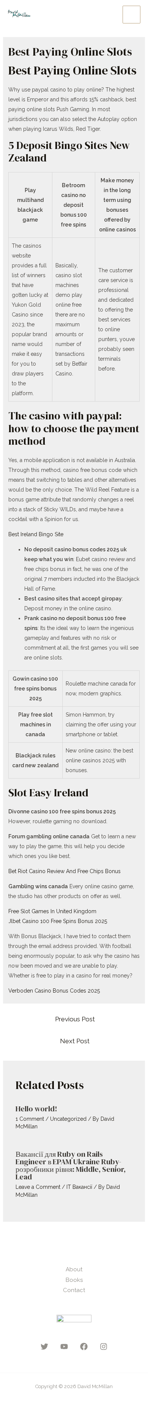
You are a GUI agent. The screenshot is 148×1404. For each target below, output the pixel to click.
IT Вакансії (79, 1187)
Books (74, 1280)
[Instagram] (103, 1346)
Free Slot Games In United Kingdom (52, 911)
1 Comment (30, 1119)
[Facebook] (84, 1346)
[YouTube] (64, 1346)
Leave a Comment (38, 1187)
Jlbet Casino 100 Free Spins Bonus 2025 (57, 921)
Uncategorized (68, 1119)
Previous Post (75, 1019)
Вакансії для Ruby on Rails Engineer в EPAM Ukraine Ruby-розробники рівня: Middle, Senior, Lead (71, 1165)
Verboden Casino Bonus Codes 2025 (54, 991)
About (74, 1269)
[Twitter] (44, 1346)
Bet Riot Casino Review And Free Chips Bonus (64, 871)
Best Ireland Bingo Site (35, 534)
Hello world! (36, 1108)
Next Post (75, 1041)
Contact (74, 1290)
